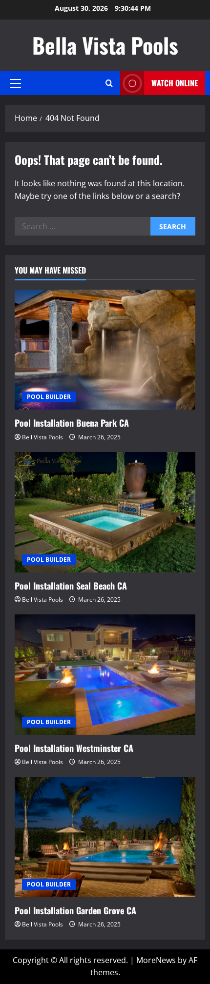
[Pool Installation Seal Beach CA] (105, 512)
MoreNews (156, 960)
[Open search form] (109, 83)
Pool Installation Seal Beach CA (71, 585)
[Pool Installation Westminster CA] (105, 674)
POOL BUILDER (49, 397)
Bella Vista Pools (105, 45)
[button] (15, 83)
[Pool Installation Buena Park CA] (105, 350)
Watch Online (174, 83)
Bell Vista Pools (42, 437)
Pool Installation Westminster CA (74, 748)
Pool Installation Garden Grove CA (75, 910)
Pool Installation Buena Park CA (72, 422)
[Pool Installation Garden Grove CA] (105, 837)
